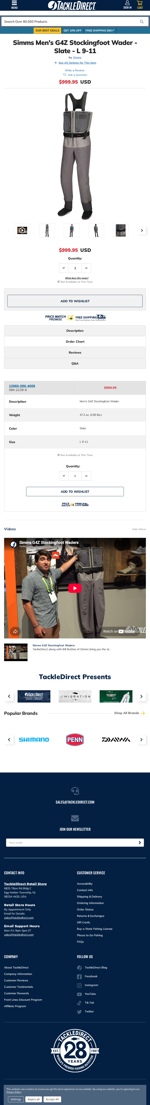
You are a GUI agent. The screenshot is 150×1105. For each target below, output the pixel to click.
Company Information (18, 974)
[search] (142, 22)
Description (75, 331)
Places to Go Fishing (90, 935)
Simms (77, 57)
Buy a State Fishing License (94, 929)
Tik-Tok (89, 1002)
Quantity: (75, 258)
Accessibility (85, 883)
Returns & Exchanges (90, 916)
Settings (16, 1099)
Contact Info (85, 890)
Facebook (91, 976)
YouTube (90, 994)
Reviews (75, 352)
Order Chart (75, 341)
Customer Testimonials (18, 987)
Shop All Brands (127, 713)
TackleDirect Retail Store (25, 884)
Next (142, 230)
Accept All (52, 1099)
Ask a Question (77, 75)
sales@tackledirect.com (19, 917)
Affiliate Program (15, 1006)
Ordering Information (90, 903)
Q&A (75, 363)
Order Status (85, 909)
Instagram (91, 985)
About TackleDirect (16, 967)
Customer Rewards (16, 993)
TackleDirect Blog (96, 967)
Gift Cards (83, 922)
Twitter (89, 1011)
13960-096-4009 (22, 386)
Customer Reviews (16, 980)
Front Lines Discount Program (23, 999)
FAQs (80, 941)
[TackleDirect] (72, 5)
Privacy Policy (13, 1092)
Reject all (34, 1099)
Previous (8, 230)
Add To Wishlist (75, 301)
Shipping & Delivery (89, 896)
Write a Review (74, 70)
